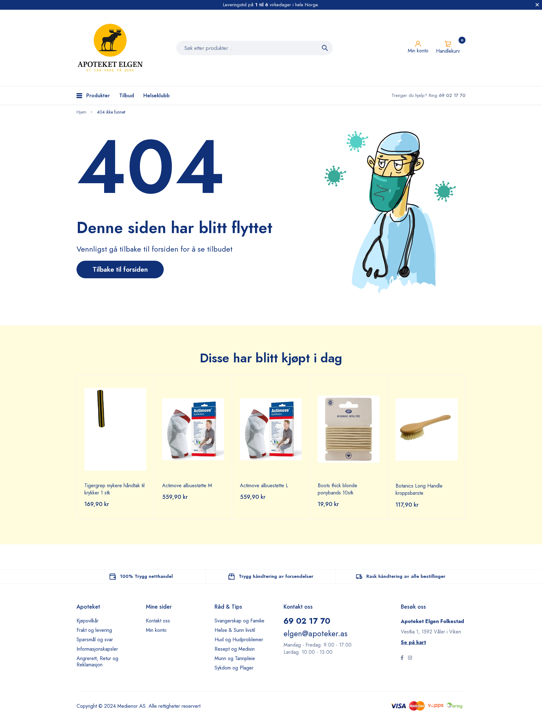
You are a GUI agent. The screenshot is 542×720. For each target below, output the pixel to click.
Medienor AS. (132, 706)
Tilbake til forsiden (120, 269)
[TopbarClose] (537, 4)
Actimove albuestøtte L (264, 485)
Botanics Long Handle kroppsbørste (419, 489)
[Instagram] (410, 658)
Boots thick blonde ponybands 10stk (337, 489)
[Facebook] (402, 658)
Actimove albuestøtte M (187, 485)
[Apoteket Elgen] (111, 48)
